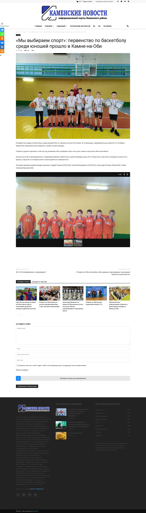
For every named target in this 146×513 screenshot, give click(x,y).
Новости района (101, 416)
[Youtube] (128, 1)
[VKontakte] (125, 1)
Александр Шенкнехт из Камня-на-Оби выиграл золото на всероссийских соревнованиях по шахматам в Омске (73, 306)
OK (99, 26)
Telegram (107, 26)
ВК (94, 26)
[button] (127, 26)
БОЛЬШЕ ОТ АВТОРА (39, 282)
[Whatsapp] (2, 34)
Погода (98, 432)
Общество (99, 426)
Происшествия (100, 419)
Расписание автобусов (80, 26)
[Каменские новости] (73, 13)
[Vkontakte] (2, 43)
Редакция (61, 26)
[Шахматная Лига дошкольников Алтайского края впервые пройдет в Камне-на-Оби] (119, 293)
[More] (2, 51)
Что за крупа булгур (75, 433)
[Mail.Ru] (2, 47)
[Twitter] (121, 1)
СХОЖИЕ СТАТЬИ (23, 282)
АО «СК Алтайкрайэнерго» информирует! (31, 272)
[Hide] (1, 55)
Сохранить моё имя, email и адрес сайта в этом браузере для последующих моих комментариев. (52, 365)
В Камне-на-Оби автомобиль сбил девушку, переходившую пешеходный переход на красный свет (103, 273)
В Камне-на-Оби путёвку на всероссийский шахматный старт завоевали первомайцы (49, 304)
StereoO (35, 511)
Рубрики (48, 26)
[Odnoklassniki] (2, 38)
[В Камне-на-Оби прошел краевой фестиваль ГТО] (96, 293)
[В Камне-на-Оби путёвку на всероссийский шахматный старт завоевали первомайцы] (49, 293)
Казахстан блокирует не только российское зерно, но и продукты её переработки (79, 424)
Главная (38, 26)
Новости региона (101, 429)
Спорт (18, 35)
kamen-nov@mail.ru (37, 489)
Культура (98, 435)
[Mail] (117, 1)
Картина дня (100, 413)
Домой (18, 32)
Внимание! (99, 410)
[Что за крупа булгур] (61, 435)
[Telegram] (2, 30)
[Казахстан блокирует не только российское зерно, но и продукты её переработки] (61, 425)
